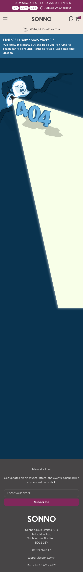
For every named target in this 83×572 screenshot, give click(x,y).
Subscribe (41, 502)
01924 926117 (41, 550)
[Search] (71, 18)
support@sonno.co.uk (41, 558)
